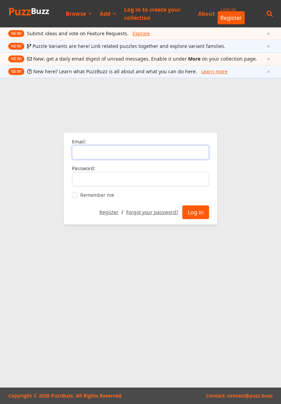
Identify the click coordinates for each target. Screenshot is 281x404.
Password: (83, 168)
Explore (141, 33)
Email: (79, 141)
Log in (228, 9)
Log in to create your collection (152, 14)
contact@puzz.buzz (250, 395)
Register (231, 18)
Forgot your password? (152, 212)
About (206, 13)
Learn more (214, 71)
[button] (270, 13)
